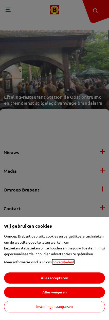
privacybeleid (63, 262)
